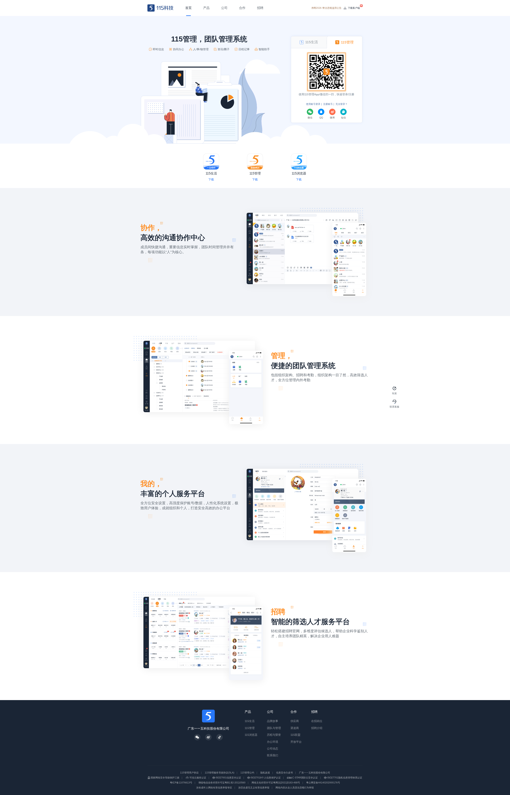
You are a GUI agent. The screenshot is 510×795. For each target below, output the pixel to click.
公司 (270, 711)
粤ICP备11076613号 (181, 782)
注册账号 (328, 104)
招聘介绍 (316, 728)
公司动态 (272, 748)
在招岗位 (316, 721)
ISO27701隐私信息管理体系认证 (344, 777)
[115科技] (160, 8)
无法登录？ (341, 104)
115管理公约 (247, 772)
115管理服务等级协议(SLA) (219, 772)
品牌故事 (272, 721)
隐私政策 (265, 772)
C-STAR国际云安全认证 (305, 777)
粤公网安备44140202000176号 (323, 782)
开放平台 (296, 741)
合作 (293, 711)
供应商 (294, 721)
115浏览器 (251, 734)
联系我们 (272, 755)
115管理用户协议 (189, 772)
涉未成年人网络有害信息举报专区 (214, 787)
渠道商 (294, 728)
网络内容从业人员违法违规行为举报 (295, 787)
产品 (248, 711)
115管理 (250, 728)
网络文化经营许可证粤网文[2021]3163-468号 (276, 782)
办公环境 (272, 741)
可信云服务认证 (197, 777)
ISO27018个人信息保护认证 (266, 777)
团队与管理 (274, 728)
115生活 (250, 721)
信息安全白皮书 (284, 772)
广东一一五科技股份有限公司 (314, 772)
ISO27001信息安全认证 (228, 777)
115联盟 (295, 734)
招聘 (314, 711)
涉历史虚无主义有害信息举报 (253, 787)
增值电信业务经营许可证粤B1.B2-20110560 (221, 782)
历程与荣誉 (274, 734)
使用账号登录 (313, 104)
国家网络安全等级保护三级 (165, 777)
